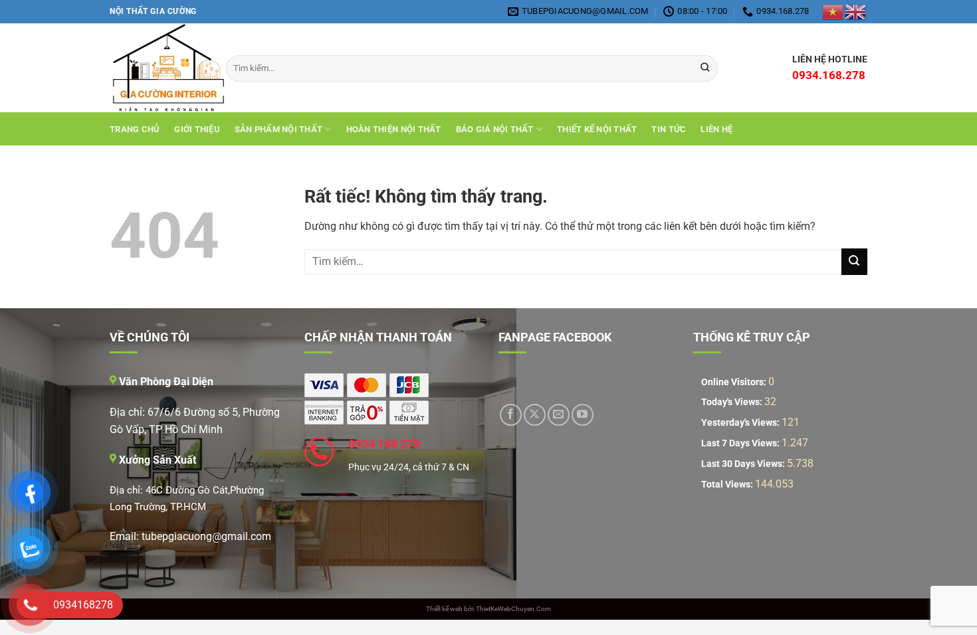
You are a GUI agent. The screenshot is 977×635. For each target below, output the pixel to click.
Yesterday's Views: (741, 422)
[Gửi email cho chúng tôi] (559, 415)
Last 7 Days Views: (741, 443)
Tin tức (668, 129)
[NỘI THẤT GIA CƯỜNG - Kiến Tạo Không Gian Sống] (158, 68)
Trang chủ (135, 129)
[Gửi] (854, 261)
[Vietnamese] (833, 11)
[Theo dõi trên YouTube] (583, 415)
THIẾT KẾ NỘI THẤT (597, 129)
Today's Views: (732, 402)
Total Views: (728, 484)
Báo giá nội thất (495, 129)
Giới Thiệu (197, 129)
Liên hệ (716, 129)
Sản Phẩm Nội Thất (278, 129)
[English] (856, 11)
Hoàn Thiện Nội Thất (393, 129)
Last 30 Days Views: (744, 464)
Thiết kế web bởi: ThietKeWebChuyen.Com (488, 608)
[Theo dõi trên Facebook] (511, 415)
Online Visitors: (734, 382)
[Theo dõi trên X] (535, 415)
